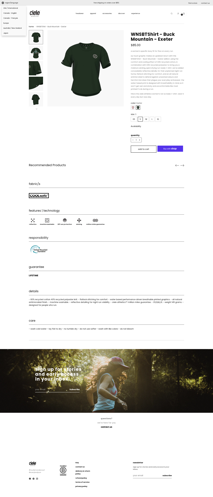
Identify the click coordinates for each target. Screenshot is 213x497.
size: (133, 114)
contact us (205, 3)
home (31, 26)
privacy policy (81, 486)
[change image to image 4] (36, 84)
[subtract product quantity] (140, 140)
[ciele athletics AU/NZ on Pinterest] (33, 479)
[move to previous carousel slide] (177, 165)
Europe (6, 23)
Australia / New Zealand (12, 28)
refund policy (81, 478)
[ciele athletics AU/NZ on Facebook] (30, 479)
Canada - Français (10, 18)
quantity (135, 135)
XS (134, 119)
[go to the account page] (177, 13)
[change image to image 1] (36, 37)
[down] (36, 109)
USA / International (10, 8)
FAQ (77, 463)
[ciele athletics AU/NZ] (35, 13)
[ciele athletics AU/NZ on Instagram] (37, 479)
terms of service (82, 482)
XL (158, 119)
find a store (192, 3)
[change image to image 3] (36, 68)
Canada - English (10, 13)
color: (136, 103)
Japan (5, 33)
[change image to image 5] (36, 99)
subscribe (167, 475)
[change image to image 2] (36, 53)
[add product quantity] (133, 140)
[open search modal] (171, 13)
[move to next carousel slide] (182, 165)
